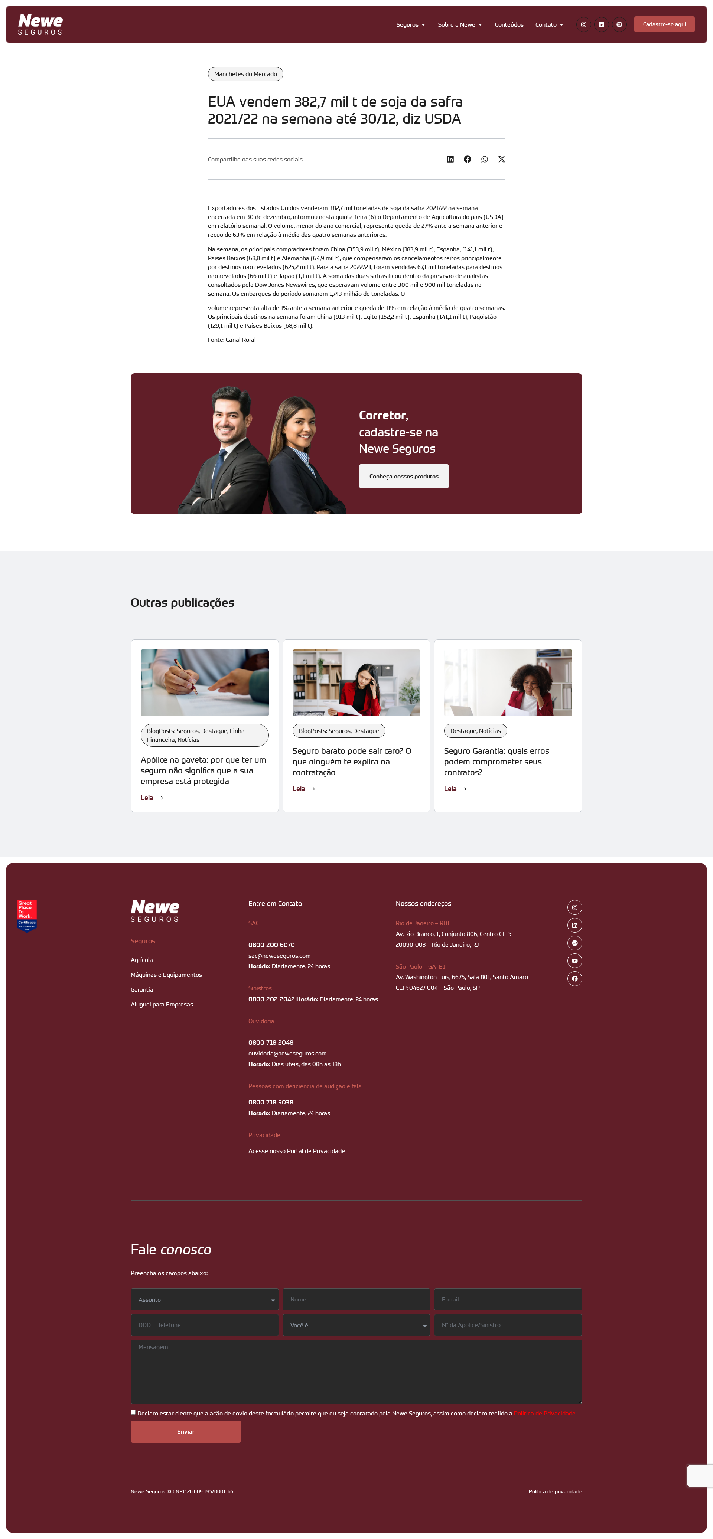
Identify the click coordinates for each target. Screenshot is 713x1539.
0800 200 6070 (271, 944)
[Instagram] (583, 24)
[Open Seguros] (423, 24)
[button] (450, 159)
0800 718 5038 (270, 1102)
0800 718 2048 (270, 1042)
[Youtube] (574, 960)
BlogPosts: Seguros (173, 730)
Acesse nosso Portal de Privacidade (296, 1151)
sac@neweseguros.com (279, 955)
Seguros (143, 941)
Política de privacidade (555, 1491)
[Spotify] (619, 24)
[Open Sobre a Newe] (480, 24)
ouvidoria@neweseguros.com (287, 1053)
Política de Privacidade (545, 1413)
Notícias (188, 739)
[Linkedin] (601, 24)
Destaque (214, 730)
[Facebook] (574, 978)
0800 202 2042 (271, 999)
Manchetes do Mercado (245, 74)
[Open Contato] (561, 24)
